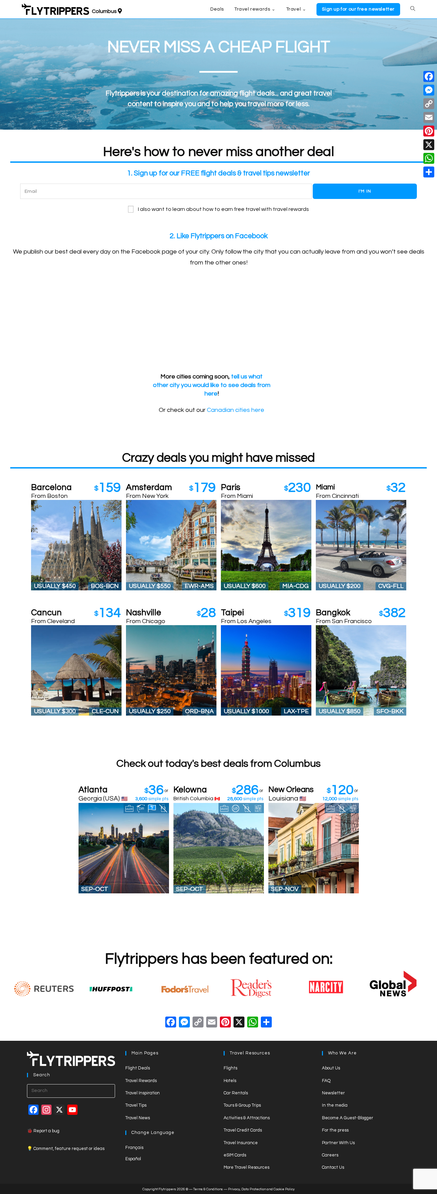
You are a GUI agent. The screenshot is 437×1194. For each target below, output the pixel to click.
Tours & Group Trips (242, 1105)
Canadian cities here (235, 410)
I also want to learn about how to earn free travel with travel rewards (223, 209)
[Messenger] (429, 90)
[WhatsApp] (429, 158)
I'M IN (364, 191)
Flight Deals (137, 1068)
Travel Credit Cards (243, 1130)
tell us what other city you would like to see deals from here (211, 385)
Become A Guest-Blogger (347, 1118)
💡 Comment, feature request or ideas (65, 1148)
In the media (335, 1105)
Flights (230, 1068)
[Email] (429, 117)
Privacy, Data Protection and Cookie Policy (261, 1189)
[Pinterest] (429, 131)
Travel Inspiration (142, 1093)
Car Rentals (236, 1093)
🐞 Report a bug (43, 1130)
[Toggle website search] (412, 9)
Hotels (230, 1080)
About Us (331, 1068)
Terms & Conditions (208, 1189)
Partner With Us (338, 1142)
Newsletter (333, 1093)
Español (133, 1158)
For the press (335, 1130)
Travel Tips (135, 1105)
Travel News (137, 1118)
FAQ (326, 1080)
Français (134, 1147)
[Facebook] (171, 1023)
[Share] (429, 172)
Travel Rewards (141, 1080)
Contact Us (333, 1167)
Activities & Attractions (247, 1118)
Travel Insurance (241, 1142)
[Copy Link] (198, 1023)
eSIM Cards (235, 1155)
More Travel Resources (246, 1167)
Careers (330, 1155)
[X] (239, 1023)
